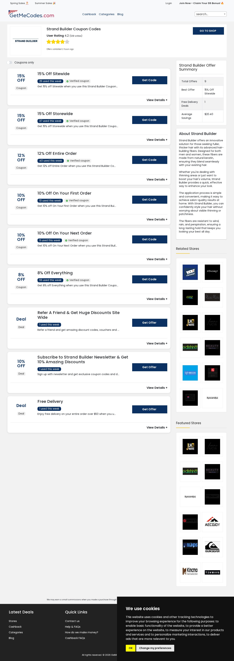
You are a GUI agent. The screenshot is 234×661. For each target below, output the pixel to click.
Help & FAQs (72, 627)
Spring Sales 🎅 (19, 3)
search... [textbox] (202, 14)
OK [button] (131, 648)
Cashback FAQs (75, 638)
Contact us (72, 621)
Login (169, 3)
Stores (13, 621)
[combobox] (211, 14)
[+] (83, 90)
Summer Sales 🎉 (45, 3)
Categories (106, 14)
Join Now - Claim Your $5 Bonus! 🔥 (201, 3)
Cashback (89, 14)
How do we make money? (81, 632)
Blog (120, 14)
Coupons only (24, 62)
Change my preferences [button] (155, 648)
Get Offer (149, 323)
